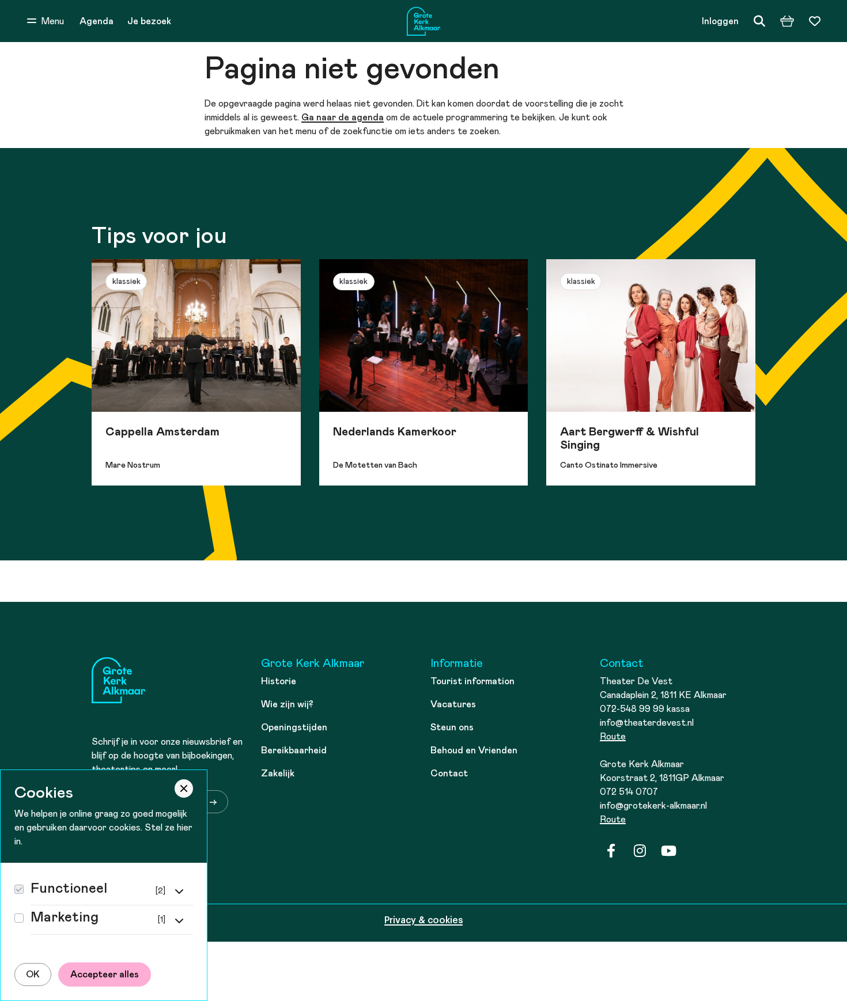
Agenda (97, 21)
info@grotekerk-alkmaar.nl (653, 805)
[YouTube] (668, 851)
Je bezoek (149, 21)
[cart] (787, 21)
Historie (278, 681)
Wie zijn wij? (287, 704)
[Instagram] (640, 851)
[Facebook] (611, 851)
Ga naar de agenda (342, 117)
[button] (45, 21)
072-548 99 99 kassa (645, 709)
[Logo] (119, 682)
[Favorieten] (815, 21)
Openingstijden (294, 727)
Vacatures (453, 704)
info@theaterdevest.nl (647, 722)
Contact (449, 773)
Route (613, 736)
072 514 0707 (629, 792)
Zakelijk (277, 773)
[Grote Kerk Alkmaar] (423, 21)
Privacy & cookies (423, 920)
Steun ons (452, 727)
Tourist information (472, 681)
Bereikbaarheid (294, 750)
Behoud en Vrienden (473, 750)
